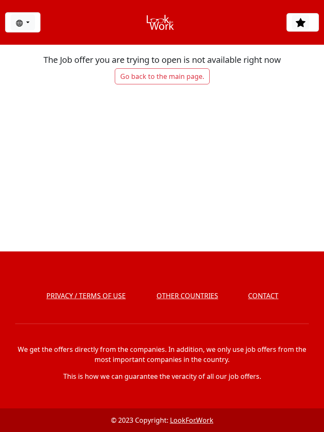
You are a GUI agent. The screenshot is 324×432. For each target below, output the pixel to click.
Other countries (187, 295)
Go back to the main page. (162, 76)
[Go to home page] (160, 22)
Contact (263, 295)
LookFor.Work (191, 420)
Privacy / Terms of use (86, 295)
